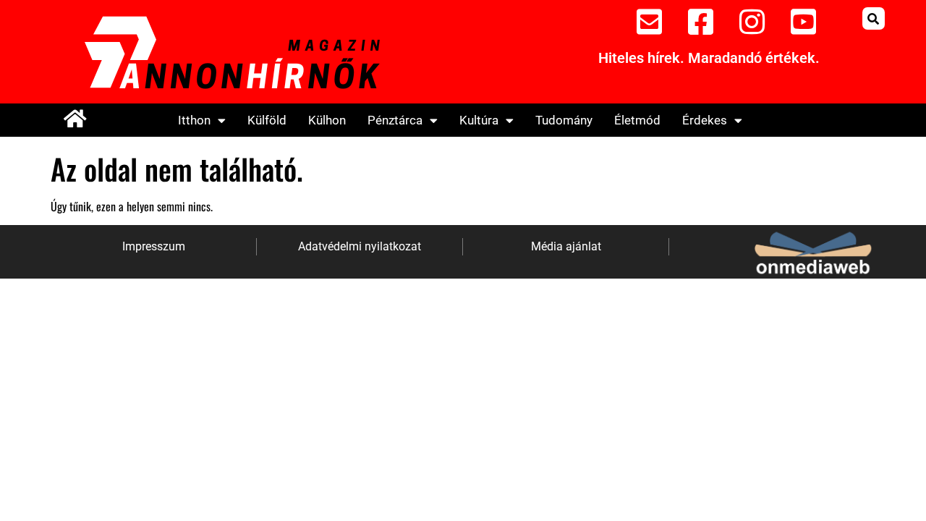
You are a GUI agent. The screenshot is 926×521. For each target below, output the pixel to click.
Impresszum (153, 246)
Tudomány (563, 120)
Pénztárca (395, 120)
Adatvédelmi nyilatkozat (359, 246)
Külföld (266, 120)
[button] (873, 18)
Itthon (194, 120)
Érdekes (704, 120)
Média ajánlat (566, 246)
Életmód (637, 120)
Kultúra (478, 120)
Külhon (327, 120)
